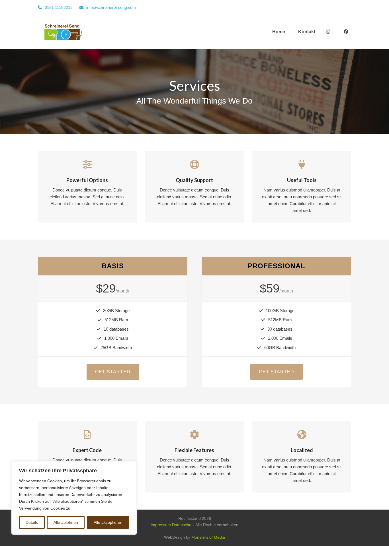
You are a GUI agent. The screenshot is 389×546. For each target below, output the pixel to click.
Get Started (112, 371)
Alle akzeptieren (108, 522)
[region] (74, 498)
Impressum (161, 524)
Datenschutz (183, 524)
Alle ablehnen (66, 522)
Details (32, 522)
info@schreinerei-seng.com (111, 7)
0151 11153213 (59, 7)
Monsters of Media (208, 537)
